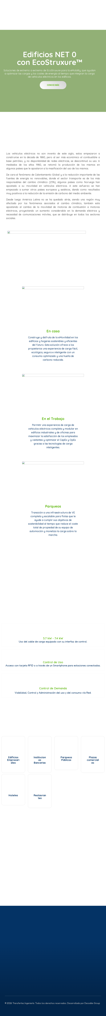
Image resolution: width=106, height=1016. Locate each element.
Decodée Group (92, 1003)
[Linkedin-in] (12, 1008)
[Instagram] (6, 1008)
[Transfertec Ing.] (27, 13)
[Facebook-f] (19, 1008)
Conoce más (53, 85)
